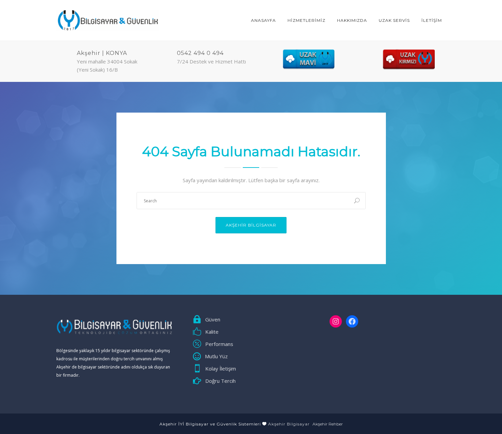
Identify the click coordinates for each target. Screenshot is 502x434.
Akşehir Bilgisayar (251, 225)
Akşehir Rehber (327, 423)
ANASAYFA (263, 20)
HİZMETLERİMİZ (306, 20)
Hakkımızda (352, 20)
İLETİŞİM (431, 20)
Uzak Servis (394, 20)
